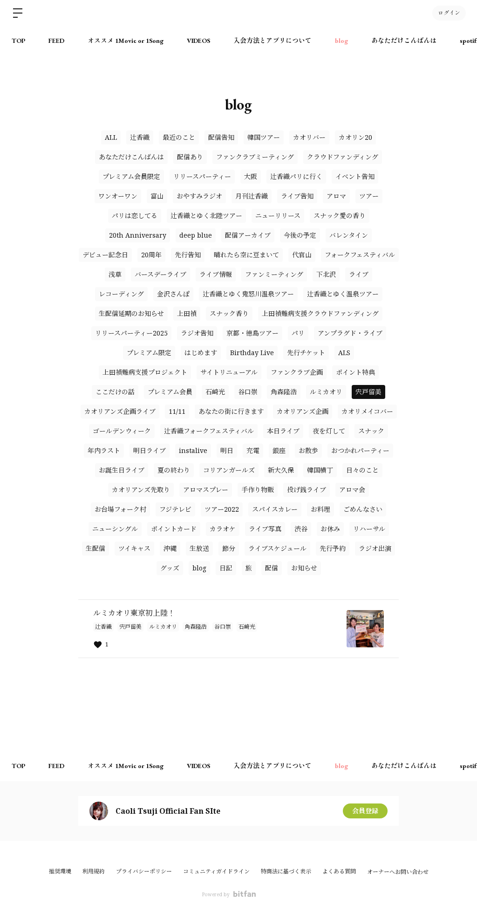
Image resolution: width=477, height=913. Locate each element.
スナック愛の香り (339, 215)
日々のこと (362, 470)
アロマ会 (352, 489)
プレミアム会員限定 (131, 176)
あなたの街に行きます (231, 411)
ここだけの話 (115, 391)
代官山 (302, 254)
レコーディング (121, 293)
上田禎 (187, 313)
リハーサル (369, 528)
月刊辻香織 (251, 196)
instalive (193, 450)
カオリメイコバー (367, 411)
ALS (344, 352)
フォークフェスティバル (360, 254)
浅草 (115, 274)
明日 (226, 450)
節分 (228, 548)
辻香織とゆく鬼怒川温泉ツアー (248, 293)
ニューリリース (277, 215)
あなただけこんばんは (403, 40)
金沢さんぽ (173, 293)
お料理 (320, 509)
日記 (225, 567)
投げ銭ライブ (306, 489)
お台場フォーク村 (120, 509)
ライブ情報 (215, 274)
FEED (56, 40)
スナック (371, 430)
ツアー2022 (221, 509)
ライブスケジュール (277, 548)
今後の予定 (300, 235)
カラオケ (223, 528)
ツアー (369, 196)
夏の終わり (173, 470)
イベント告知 (355, 176)
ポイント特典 (355, 372)
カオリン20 (355, 137)
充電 (252, 450)
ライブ (358, 274)
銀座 (279, 450)
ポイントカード (174, 528)
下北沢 (326, 274)
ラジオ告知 (197, 333)
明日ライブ (149, 450)
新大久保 (281, 470)
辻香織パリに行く (296, 176)
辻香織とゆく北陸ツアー (206, 215)
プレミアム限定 (149, 352)
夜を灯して (329, 430)
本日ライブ (283, 430)
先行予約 (333, 548)
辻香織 (140, 137)
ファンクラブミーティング (255, 156)
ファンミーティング (274, 274)
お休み (330, 528)
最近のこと (179, 137)
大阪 (250, 176)
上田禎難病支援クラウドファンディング (320, 313)
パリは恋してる (134, 215)
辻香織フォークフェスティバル (209, 430)
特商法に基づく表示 (286, 871)
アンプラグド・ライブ (350, 333)
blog (341, 40)
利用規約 (93, 871)
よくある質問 (339, 871)
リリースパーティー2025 (131, 333)
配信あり (190, 156)
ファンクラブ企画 (297, 372)
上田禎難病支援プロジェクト (144, 372)
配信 (271, 567)
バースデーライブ (160, 274)
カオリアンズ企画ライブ (120, 411)
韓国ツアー (263, 137)
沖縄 (170, 548)
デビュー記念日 (105, 254)
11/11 (177, 411)
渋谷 (300, 528)
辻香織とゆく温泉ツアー (343, 293)
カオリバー (309, 137)
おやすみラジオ (199, 196)
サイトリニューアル (229, 372)
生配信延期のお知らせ (131, 313)
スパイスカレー (275, 509)
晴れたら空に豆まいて (246, 254)
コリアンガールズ (229, 470)
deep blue (195, 235)
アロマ (336, 196)
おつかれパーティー (360, 450)
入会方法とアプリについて (272, 40)
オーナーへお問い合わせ (398, 872)
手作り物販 (257, 489)
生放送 (199, 548)
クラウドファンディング (342, 156)
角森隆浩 (284, 391)
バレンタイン (348, 235)
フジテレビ (175, 509)
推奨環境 (60, 871)
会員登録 (365, 810)
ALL (111, 137)
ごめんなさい (362, 509)
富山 (157, 196)
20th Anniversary (137, 235)
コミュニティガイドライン (216, 871)
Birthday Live (252, 352)
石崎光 (215, 391)
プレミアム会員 (170, 391)
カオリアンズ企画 (302, 411)
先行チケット (306, 352)
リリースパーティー (202, 176)
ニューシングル (115, 528)
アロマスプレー (205, 489)
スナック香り (229, 313)
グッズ (169, 567)
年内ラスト (104, 450)
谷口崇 (248, 391)
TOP (18, 40)
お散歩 (308, 450)
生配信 (95, 548)
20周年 (151, 254)
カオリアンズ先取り (141, 489)
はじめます (200, 352)
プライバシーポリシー (144, 871)
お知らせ (304, 567)
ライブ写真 (265, 528)
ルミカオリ (326, 391)
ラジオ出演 (375, 548)
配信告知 (221, 137)
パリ (298, 333)
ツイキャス (134, 548)
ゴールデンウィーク (122, 430)
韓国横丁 (320, 470)
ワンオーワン (117, 196)
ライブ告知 (297, 196)
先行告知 (188, 254)
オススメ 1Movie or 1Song (126, 40)
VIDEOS (198, 40)
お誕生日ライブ (121, 470)
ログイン (449, 13)
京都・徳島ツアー (252, 333)
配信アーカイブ (248, 235)
